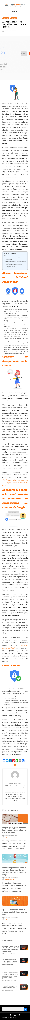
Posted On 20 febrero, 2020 (10, 835)
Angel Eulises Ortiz (9, 837)
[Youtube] (15, 1015)
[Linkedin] (17, 1015)
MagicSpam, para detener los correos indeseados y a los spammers (14, 830)
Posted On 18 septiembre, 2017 (10, 877)
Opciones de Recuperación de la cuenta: (16, 261)
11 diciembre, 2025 (7, 967)
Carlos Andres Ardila (10, 32)
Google (14, 18)
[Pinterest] (19, 1015)
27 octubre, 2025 (7, 990)
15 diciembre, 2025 (7, 953)
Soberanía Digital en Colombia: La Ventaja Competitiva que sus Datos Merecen (9, 962)
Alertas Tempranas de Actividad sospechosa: (13, 258)
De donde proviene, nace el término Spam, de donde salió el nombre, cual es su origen (14, 871)
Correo (6, 18)
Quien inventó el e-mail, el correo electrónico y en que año (14, 912)
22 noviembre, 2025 (8, 980)
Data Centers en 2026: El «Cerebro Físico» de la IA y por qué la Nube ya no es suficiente (10, 948)
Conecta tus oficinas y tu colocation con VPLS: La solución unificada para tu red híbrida (10, 975)
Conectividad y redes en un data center (9, 987)
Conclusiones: (9, 268)
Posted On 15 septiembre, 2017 (10, 917)
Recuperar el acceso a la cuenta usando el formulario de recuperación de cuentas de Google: (15, 264)
